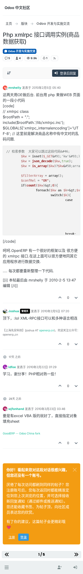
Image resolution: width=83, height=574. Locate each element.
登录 (23, 537)
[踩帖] (76, 297)
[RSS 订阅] (54, 58)
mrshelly (14, 87)
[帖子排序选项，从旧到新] (9, 73)
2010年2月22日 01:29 (41, 367)
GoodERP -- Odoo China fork (21, 433)
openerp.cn (46, 330)
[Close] (74, 469)
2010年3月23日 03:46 (50, 409)
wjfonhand (16, 409)
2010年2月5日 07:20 (55, 311)
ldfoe (12, 367)
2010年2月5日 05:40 (46, 87)
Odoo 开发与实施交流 (21, 51)
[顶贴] (60, 297)
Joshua (13, 311)
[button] (6, 567)
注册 (12, 537)
